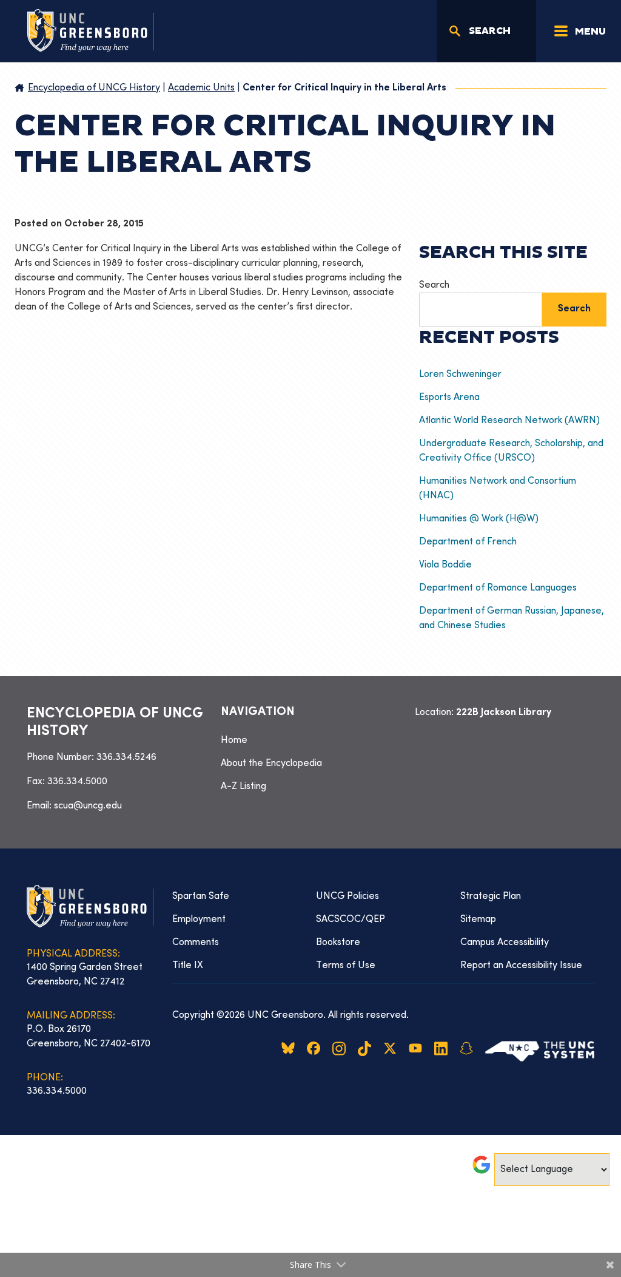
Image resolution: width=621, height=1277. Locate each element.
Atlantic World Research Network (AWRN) (509, 420)
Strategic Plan (490, 896)
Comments (195, 942)
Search (434, 285)
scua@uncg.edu (88, 806)
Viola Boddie (445, 565)
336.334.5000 (77, 782)
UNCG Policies (347, 896)
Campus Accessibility (504, 942)
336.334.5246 (126, 757)
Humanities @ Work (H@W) (479, 519)
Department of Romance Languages (498, 588)
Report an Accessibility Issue (521, 965)
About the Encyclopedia (271, 763)
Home (234, 740)
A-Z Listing (243, 786)
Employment (199, 919)
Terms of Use (345, 965)
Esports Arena (449, 397)
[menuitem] (310, 740)
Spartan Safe (200, 896)
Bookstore (338, 942)
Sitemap (478, 919)
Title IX (187, 965)
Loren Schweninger (462, 374)
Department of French (468, 542)
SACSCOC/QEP (350, 919)
